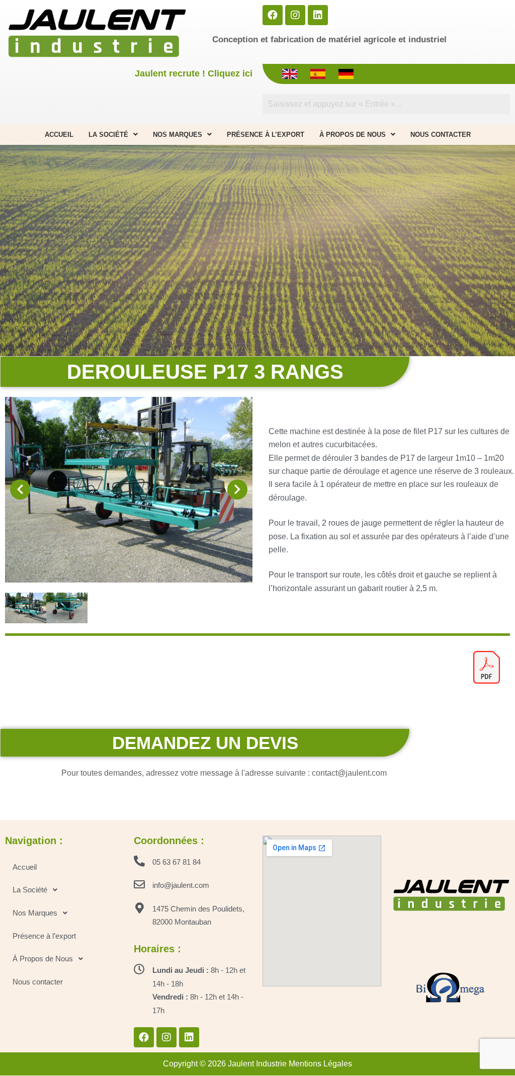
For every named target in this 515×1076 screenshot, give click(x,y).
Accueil (59, 134)
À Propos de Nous (352, 134)
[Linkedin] (318, 15)
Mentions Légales (320, 1063)
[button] (20, 489)
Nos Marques (177, 134)
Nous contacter (440, 134)
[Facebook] (273, 15)
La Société (108, 134)
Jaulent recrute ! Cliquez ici (193, 73)
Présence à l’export (265, 134)
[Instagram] (295, 15)
